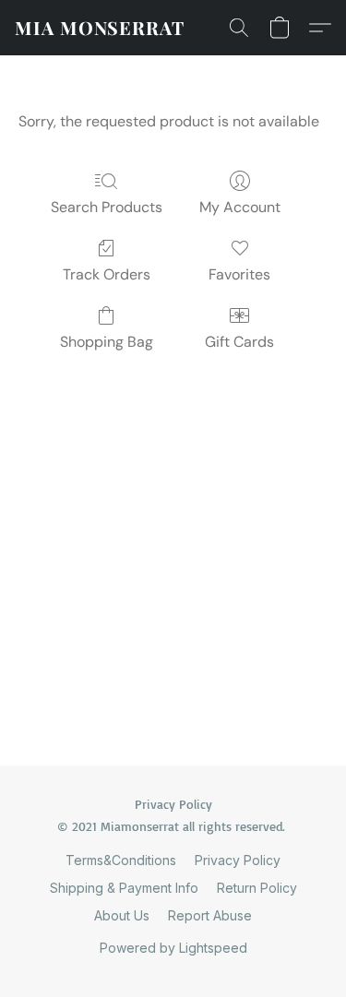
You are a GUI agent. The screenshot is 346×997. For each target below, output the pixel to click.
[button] (100, 27)
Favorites (239, 274)
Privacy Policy (237, 860)
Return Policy (257, 888)
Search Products (106, 207)
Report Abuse (210, 915)
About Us (121, 915)
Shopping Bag (106, 341)
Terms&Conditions (121, 860)
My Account (239, 207)
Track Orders (106, 274)
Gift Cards (239, 341)
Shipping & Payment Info (124, 888)
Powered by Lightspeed (173, 947)
